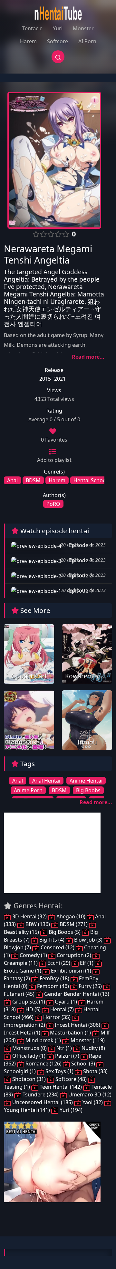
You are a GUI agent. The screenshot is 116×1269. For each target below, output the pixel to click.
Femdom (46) (53, 986)
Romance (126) (43, 1063)
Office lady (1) (29, 1055)
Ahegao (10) (71, 916)
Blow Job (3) (88, 939)
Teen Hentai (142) (60, 1086)
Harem (28, 41)
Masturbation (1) (70, 1032)
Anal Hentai (46, 780)
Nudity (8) (92, 1048)
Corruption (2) (73, 955)
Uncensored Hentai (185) (42, 1102)
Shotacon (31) (29, 1079)
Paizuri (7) (67, 1055)
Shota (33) (95, 1071)
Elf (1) (87, 962)
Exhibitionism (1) (71, 970)
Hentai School (90, 480)
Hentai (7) (62, 1009)
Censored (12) (57, 947)
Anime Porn (28, 790)
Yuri (58, 28)
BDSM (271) (73, 924)
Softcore (57, 41)
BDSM (33, 480)
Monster (83, 28)
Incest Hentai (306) (77, 1024)
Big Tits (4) (52, 939)
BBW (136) (37, 924)
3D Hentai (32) (29, 916)
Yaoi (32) (92, 1102)
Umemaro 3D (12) (89, 1094)
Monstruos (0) (29, 1048)
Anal (12, 480)
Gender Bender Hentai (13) (76, 993)
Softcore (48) (71, 1079)
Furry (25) (90, 986)
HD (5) (33, 1009)
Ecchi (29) (59, 962)
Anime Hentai (86, 780)
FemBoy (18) (54, 978)
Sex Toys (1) (59, 1071)
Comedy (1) (33, 955)
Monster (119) (87, 1040)
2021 (60, 378)
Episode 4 (80, 545)
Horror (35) (57, 1017)
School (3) (83, 1063)
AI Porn (87, 41)
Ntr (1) (64, 1048)
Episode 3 (80, 560)
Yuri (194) (70, 1110)
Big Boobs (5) (64, 931)
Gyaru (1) (65, 1001)
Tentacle (32, 28)
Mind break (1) (43, 1040)
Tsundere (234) (40, 1094)
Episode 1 (80, 590)
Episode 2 (80, 575)
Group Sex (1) (28, 1001)
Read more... (88, 356)
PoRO (53, 503)
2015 (45, 378)
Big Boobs (88, 790)
